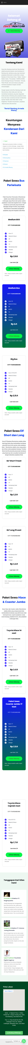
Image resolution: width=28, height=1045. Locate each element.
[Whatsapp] (24, 1041)
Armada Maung (8, 167)
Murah (6, 164)
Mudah (6, 154)
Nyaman (6, 161)
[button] (14, 141)
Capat (5, 141)
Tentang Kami (14, 62)
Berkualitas (7, 158)
